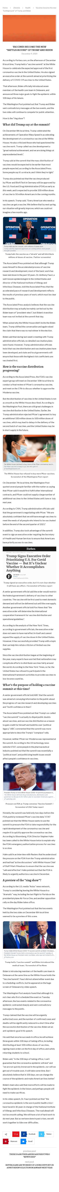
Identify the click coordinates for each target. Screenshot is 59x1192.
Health (27, 8)
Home (5, 8)
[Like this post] (15, 1134)
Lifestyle (16, 8)
